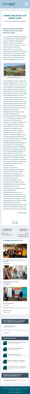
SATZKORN (16, 349)
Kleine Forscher (7, 310)
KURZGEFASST (22, 362)
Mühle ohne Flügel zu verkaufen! (16, 360)
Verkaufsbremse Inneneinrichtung (16, 342)
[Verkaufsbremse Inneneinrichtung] (5, 343)
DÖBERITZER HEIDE (18, 355)
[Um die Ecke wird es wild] (5, 355)
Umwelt (25, 355)
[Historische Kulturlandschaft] (5, 349)
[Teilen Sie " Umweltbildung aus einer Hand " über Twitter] (16, 222)
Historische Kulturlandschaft (15, 348)
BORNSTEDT (16, 21)
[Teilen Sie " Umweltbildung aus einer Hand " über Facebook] (13, 222)
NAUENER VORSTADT (19, 368)
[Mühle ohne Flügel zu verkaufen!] (5, 362)
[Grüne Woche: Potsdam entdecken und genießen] (15, 251)
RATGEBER (16, 343)
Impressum (11, 392)
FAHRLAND (16, 362)
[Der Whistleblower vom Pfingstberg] (5, 368)
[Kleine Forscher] (15, 307)
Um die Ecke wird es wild (14, 354)
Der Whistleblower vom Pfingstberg (17, 366)
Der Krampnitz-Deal (8, 303)
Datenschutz (18, 392)
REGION (23, 21)
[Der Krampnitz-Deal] (15, 294)
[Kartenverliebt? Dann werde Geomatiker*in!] (15, 272)
